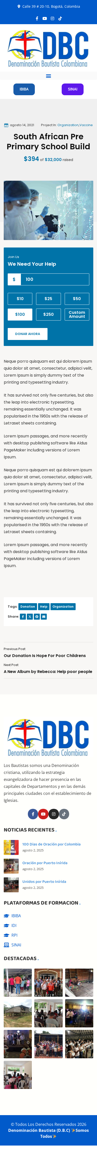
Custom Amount (77, 314)
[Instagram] (52, 18)
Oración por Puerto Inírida (44, 863)
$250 (48, 314)
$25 (48, 299)
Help (44, 606)
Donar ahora (27, 333)
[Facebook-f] (37, 18)
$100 (20, 314)
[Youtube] (45, 18)
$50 (77, 299)
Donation (27, 606)
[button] (48, 76)
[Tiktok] (60, 18)
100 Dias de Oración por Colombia (51, 844)
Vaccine (86, 125)
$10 (20, 299)
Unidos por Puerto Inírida (44, 882)
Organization (68, 125)
